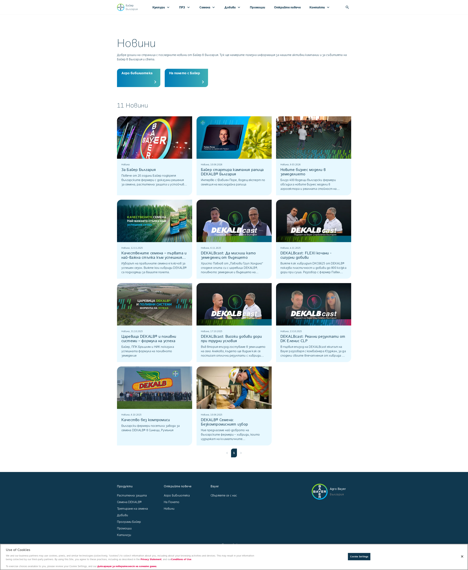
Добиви (232, 7)
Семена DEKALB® (129, 502)
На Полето (171, 502)
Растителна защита (132, 495)
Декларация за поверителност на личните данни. (127, 566)
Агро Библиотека (177, 495)
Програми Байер (129, 522)
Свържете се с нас (224, 495)
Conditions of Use (181, 559)
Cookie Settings (359, 556)
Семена (207, 7)
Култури (161, 7)
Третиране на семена (132, 508)
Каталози (124, 535)
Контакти (320, 7)
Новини (169, 508)
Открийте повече (287, 7)
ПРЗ (184, 7)
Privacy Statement (151, 559)
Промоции (257, 7)
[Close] (462, 556)
